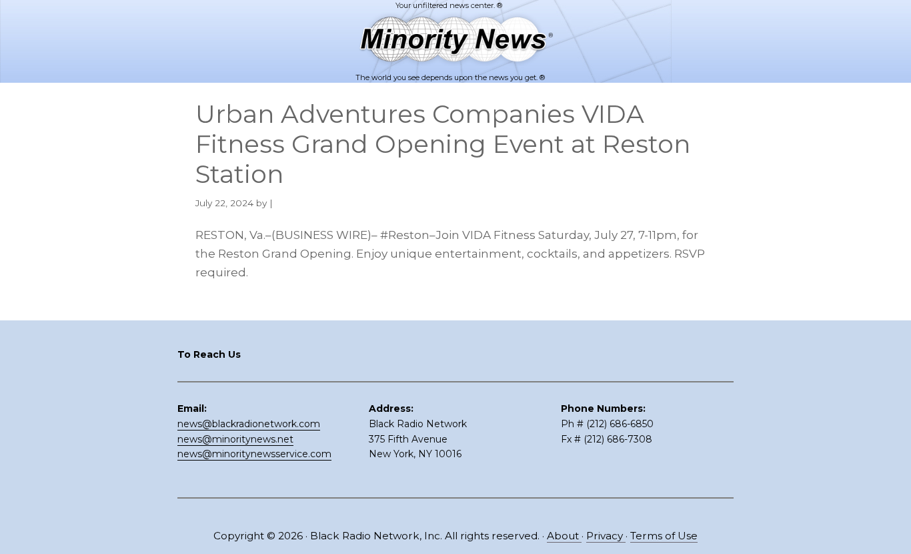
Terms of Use (664, 535)
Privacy (606, 535)
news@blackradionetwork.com (248, 424)
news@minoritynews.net (235, 439)
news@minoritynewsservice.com (254, 454)
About (564, 535)
